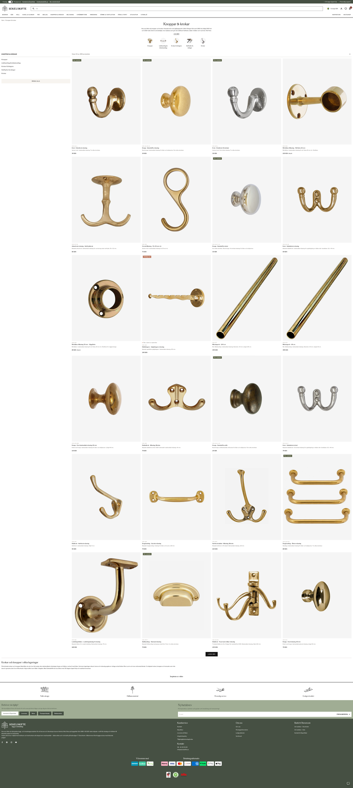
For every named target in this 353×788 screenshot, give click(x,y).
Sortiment (239, 736)
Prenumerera (342, 714)
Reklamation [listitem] (58, 713)
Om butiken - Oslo (299, 730)
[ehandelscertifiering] (176, 775)
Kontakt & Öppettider (28, 1)
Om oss (238, 726)
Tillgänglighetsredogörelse (185, 739)
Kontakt (179, 726)
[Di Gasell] (168, 775)
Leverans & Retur (182, 733)
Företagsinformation (242, 730)
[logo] (14, 9)
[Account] (341, 9)
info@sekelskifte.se (42, 1)
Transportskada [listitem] (44, 713)
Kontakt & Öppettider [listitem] (9, 713)
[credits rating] (184, 774)
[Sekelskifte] (59, 725)
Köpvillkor (180, 730)
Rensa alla (36, 81)
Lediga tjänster (240, 733)
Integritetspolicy (182, 736)
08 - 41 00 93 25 (55, 1)
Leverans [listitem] (24, 713)
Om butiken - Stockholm (301, 726)
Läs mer (176, 34)
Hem (2, 20)
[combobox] (178, 8)
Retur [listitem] (33, 713)
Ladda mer (211, 654)
